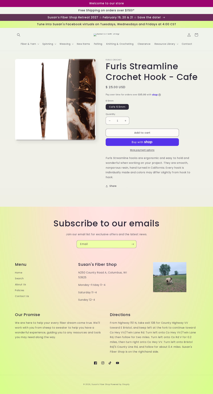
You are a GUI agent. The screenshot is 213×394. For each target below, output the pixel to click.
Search (19, 278)
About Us (20, 284)
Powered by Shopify (120, 384)
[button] (18, 35)
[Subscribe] (132, 244)
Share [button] (113, 186)
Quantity (110, 114)
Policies (19, 290)
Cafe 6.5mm (117, 107)
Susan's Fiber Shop (101, 384)
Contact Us (22, 296)
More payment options (142, 150)
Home (18, 272)
